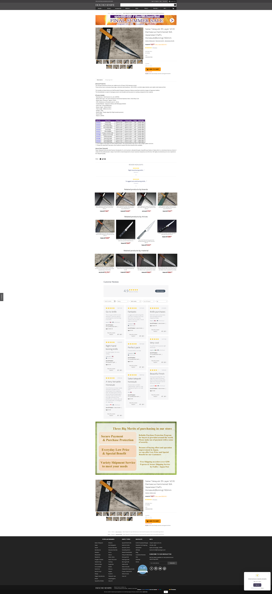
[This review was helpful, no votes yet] (118, 334)
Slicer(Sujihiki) (126, 550)
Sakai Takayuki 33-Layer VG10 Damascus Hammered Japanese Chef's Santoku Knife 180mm (147, 207)
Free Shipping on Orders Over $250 (104, 1)
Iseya (96, 545)
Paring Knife (125, 557)
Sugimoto (111, 564)
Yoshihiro (97, 569)
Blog (160, 1)
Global (110, 566)
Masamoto (97, 554)
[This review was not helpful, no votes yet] (120, 334)
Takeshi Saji (98, 562)
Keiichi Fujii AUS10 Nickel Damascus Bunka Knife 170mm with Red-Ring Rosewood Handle (125, 268)
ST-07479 (98, 133)
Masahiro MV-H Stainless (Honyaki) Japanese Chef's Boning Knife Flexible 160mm (125, 240)
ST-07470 (98, 141)
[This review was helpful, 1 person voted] (140, 367)
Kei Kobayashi (112, 545)
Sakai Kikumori (112, 559)
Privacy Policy (117, 587)
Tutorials (155, 8)
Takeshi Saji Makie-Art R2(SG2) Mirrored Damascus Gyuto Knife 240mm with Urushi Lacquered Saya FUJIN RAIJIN (104, 268)
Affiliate (138, 550)
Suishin (110, 573)
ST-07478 (98, 140)
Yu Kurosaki (98, 566)
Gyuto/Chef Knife (126, 543)
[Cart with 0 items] (173, 8)
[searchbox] (108, 301)
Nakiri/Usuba (125, 566)
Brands (99, 8)
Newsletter (165, 1)
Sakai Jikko (111, 557)
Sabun (110, 554)
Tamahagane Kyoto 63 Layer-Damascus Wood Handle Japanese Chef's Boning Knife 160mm (105, 234)
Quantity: (147, 63)
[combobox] (123, 301)
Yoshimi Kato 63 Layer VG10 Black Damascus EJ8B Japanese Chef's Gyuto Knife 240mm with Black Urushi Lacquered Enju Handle (146, 268)
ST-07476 (98, 129)
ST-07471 (98, 127)
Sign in (153, 1)
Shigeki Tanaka (99, 559)
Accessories (118, 8)
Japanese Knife (169, 41)
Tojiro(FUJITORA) (99, 581)
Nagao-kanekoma (100, 576)
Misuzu (110, 569)
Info (165, 8)
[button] (1, 297)
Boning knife (160, 41)
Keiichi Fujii (98, 571)
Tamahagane (111, 578)
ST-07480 (98, 134)
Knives (109, 8)
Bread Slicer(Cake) (127, 552)
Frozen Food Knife (127, 571)
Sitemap (138, 559)
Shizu (109, 552)
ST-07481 (98, 138)
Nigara (110, 571)
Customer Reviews (141, 554)
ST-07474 (98, 125)
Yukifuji (110, 562)
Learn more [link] (145, 591)
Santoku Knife (126, 547)
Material (127, 8)
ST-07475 (98, 122)
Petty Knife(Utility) (127, 554)
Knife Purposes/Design (142, 543)
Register (157, 1)
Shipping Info (108, 79)
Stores (146, 8)
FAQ (137, 557)
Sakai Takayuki (150, 41)
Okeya (96, 573)
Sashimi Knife (125, 545)
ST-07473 (98, 136)
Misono (110, 543)
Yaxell (96, 547)
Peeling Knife (125, 559)
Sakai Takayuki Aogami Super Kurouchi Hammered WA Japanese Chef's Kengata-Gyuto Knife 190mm (167, 207)
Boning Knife (125, 562)
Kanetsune (98, 550)
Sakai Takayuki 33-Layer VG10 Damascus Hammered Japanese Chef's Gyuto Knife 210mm (104, 207)
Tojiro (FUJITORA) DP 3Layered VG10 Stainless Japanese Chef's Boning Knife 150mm (146, 241)
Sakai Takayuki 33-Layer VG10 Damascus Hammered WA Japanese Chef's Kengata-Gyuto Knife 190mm (125, 207)
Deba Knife (125, 564)
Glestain (97, 552)
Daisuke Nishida (112, 550)
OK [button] (165, 591)
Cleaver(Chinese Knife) (128, 569)
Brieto (96, 578)
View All (110, 581)
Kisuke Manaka (112, 547)
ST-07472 (98, 124)
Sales (136, 8)
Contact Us (123, 587)
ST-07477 (98, 131)
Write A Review (160, 291)
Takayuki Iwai (112, 576)
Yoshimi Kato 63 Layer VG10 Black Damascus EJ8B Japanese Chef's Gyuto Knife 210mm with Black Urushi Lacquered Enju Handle (167, 268)
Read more (110, 402)
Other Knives (125, 573)
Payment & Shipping (141, 545)
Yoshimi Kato (98, 564)
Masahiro (97, 557)
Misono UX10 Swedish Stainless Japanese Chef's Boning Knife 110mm (167, 234)
